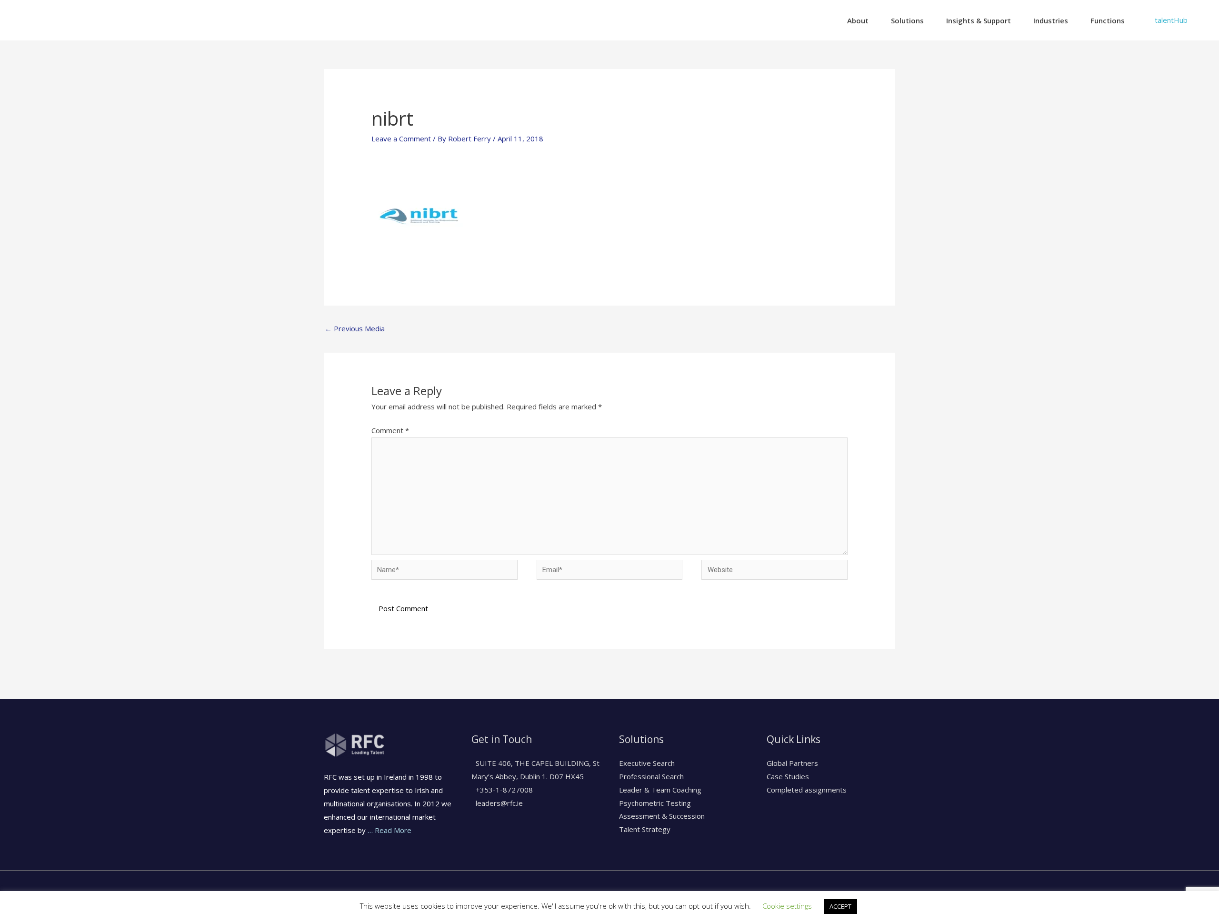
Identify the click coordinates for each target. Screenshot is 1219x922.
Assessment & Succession (662, 816)
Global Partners (792, 763)
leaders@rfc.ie (498, 803)
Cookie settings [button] (787, 906)
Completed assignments (807, 789)
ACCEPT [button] (840, 906)
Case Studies (788, 776)
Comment (390, 430)
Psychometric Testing (655, 803)
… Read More (389, 830)
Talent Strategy (644, 829)
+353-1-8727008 (503, 789)
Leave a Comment (401, 138)
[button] (1171, 20)
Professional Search (651, 776)
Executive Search (647, 763)
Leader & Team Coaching (660, 789)
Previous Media (355, 328)
